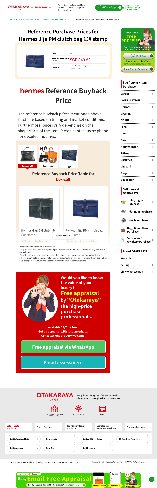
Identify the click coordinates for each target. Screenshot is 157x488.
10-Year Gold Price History (130, 439)
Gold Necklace (88, 448)
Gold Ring (50, 448)
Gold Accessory (16, 448)
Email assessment (63, 362)
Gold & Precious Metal (19, 439)
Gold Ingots (51, 439)
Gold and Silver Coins (92, 439)
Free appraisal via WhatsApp (63, 346)
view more (63, 235)
